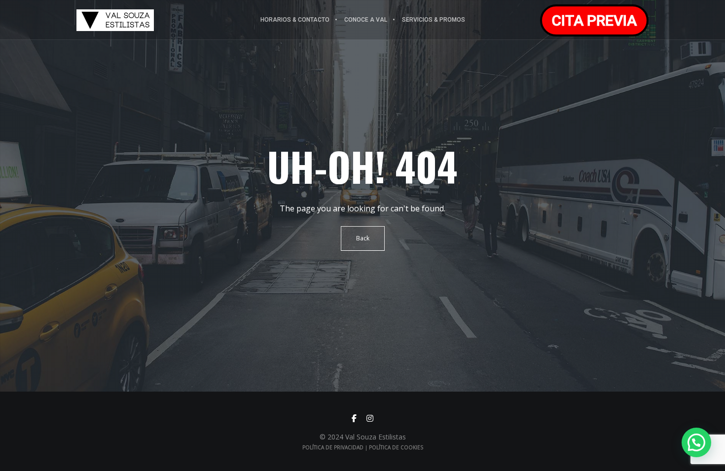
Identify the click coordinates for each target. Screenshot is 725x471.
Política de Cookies (396, 447)
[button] (696, 442)
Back (362, 238)
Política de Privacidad (332, 447)
